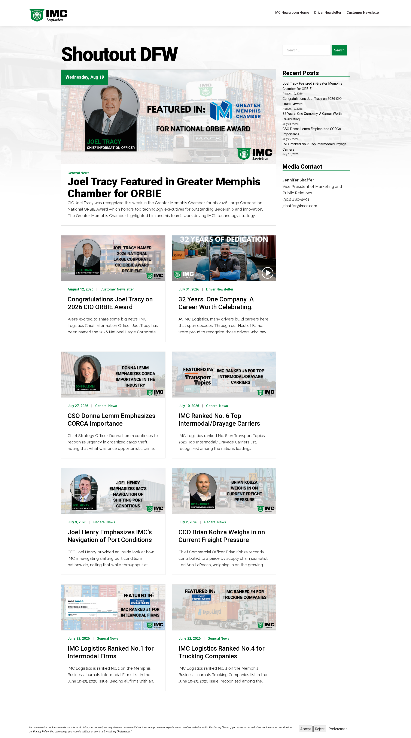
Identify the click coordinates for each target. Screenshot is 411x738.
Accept (305, 729)
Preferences (124, 731)
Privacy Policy (41, 731)
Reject (320, 729)
